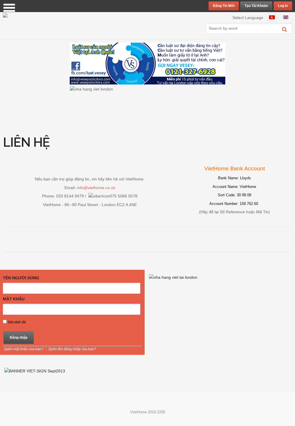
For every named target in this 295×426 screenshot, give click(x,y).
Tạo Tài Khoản (256, 6)
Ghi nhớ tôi (17, 322)
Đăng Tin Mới (224, 6)
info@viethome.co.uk (96, 187)
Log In (283, 6)
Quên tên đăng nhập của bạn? (72, 349)
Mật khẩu (13, 299)
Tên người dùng (21, 278)
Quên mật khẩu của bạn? (24, 349)
